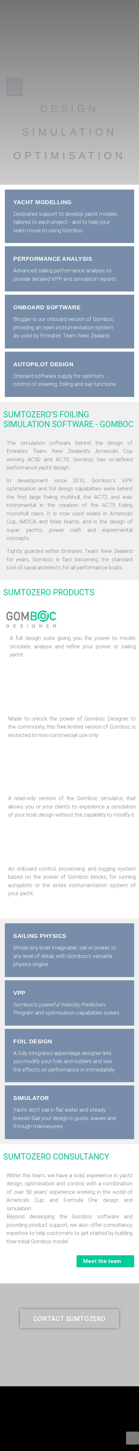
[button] (14, 87)
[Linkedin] (132, 1438)
